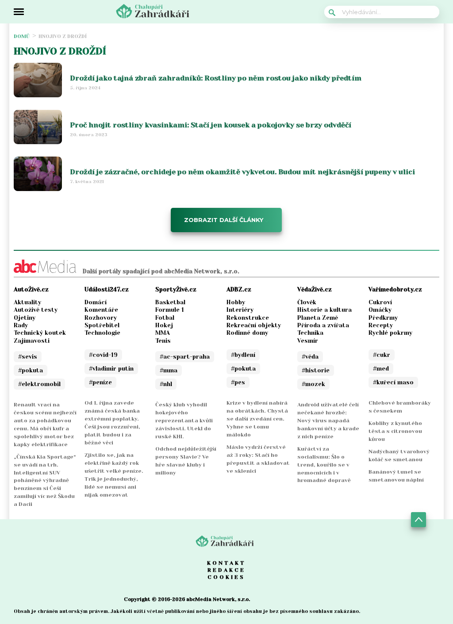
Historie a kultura (324, 309)
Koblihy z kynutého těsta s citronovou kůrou (395, 431)
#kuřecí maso (393, 382)
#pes (238, 382)
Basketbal (170, 302)
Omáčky (380, 309)
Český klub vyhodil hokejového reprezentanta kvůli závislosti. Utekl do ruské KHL (184, 421)
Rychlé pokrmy (390, 332)
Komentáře (101, 309)
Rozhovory (100, 317)
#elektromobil (39, 384)
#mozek (313, 384)
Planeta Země (317, 317)
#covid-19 (103, 355)
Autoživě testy (36, 309)
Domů (22, 36)
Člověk (306, 302)
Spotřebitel (101, 325)
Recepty (381, 325)
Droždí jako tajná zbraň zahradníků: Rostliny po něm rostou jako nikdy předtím (215, 78)
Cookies (226, 577)
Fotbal (164, 317)
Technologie (102, 332)
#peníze (100, 382)
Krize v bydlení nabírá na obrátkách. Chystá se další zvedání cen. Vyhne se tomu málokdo (257, 419)
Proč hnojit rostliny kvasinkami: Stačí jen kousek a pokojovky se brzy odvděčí (210, 125)
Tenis (163, 340)
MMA (162, 332)
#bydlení (243, 355)
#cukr (381, 355)
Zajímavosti (32, 340)
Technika (310, 332)
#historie (316, 370)
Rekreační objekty (253, 325)
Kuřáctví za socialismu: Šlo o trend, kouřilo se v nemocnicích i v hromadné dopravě (324, 465)
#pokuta (30, 370)
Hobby (235, 302)
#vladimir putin (111, 368)
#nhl (166, 384)
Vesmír (307, 340)
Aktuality (27, 302)
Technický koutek (40, 332)
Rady (21, 325)
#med (381, 368)
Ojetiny (24, 317)
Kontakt (226, 563)
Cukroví (380, 302)
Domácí (95, 302)
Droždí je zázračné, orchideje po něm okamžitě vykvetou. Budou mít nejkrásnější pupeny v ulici (242, 172)
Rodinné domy (247, 332)
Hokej (164, 325)
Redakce (226, 570)
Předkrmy (383, 317)
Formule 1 (169, 309)
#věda (310, 356)
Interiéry (239, 309)
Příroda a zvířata (323, 325)
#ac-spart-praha (185, 356)
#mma (168, 370)
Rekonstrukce (247, 317)
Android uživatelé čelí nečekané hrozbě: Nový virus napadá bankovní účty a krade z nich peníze (328, 421)
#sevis (27, 356)
